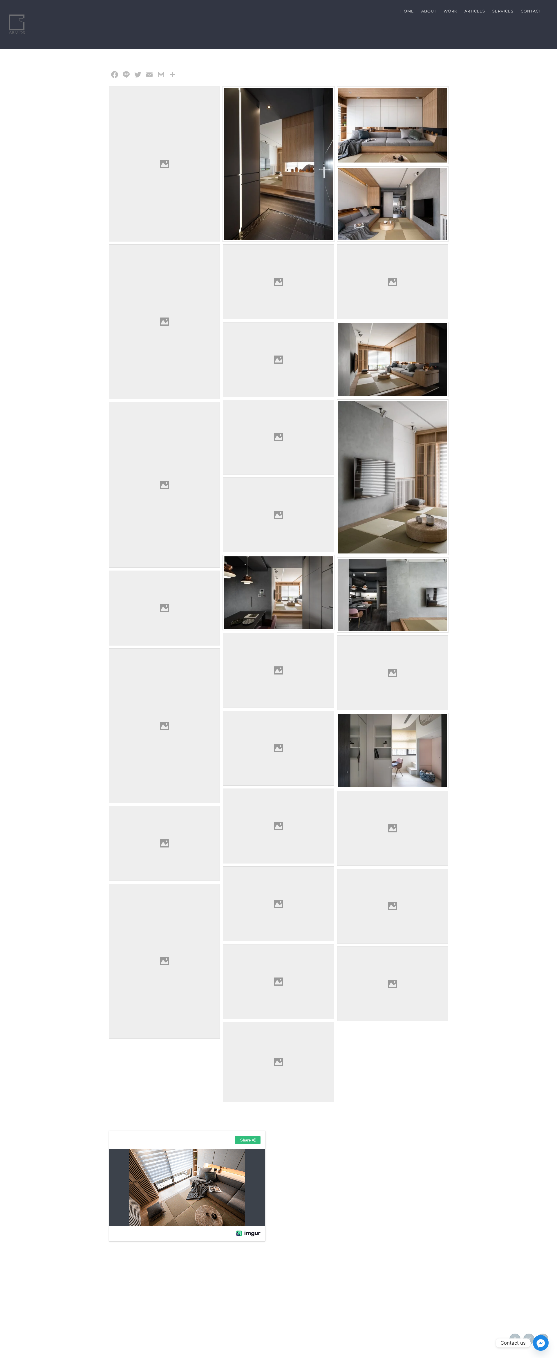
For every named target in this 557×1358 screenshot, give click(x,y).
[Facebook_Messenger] (541, 1343)
